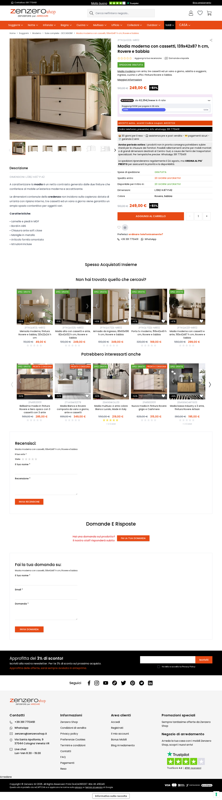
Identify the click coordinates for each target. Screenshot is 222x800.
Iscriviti (204, 660)
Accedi (115, 722)
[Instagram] (96, 683)
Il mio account (120, 734)
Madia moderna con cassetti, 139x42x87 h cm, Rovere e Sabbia (107, 33)
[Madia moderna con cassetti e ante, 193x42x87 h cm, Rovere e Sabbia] (187, 307)
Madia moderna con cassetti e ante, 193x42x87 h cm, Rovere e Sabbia (187, 334)
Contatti (65, 751)
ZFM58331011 (149, 402)
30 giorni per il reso (132, 136)
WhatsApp (21, 728)
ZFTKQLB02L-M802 (35, 327)
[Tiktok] (114, 683)
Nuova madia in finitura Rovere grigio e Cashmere (149, 407)
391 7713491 (173, 129)
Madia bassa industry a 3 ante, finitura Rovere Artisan (187, 407)
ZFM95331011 (34, 402)
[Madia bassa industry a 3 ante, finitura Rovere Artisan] (187, 381)
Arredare (6, 777)
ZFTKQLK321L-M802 (73, 327)
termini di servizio (94, 787)
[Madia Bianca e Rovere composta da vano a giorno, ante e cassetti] (73, 381)
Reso (63, 769)
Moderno (36, 33)
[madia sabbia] (18, 148)
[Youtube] (105, 683)
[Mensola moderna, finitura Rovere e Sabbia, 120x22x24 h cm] (35, 307)
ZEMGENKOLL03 (111, 402)
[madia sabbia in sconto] (76, 148)
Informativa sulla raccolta (111, 796)
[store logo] (33, 13)
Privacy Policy (188, 666)
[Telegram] (141, 683)
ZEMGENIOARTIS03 (187, 402)
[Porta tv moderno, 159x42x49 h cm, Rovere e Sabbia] (149, 307)
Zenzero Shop (69, 722)
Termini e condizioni (72, 745)
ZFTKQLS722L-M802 (111, 327)
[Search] (91, 13)
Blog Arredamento (123, 745)
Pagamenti (67, 763)
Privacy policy (69, 734)
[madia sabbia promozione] (91, 148)
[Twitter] (123, 683)
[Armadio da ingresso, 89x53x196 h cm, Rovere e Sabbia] (111, 307)
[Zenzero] (111, 702)
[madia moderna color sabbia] (62, 148)
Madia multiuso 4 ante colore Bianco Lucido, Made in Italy (111, 407)
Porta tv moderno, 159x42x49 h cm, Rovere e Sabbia (149, 333)
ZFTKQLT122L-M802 (149, 327)
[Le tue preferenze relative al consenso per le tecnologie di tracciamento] (216, 794)
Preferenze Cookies (72, 739)
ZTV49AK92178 (73, 402)
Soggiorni (24, 33)
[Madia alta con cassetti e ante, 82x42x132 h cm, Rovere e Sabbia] (73, 307)
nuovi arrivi (186, 745)
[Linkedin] (150, 682)
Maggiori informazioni (130, 80)
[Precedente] (10, 150)
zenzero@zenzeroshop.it (31, 734)
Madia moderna (127, 71)
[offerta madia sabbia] (47, 148)
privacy (78, 787)
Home (12, 33)
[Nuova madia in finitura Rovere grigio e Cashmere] (149, 381)
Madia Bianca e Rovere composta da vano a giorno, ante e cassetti (73, 409)
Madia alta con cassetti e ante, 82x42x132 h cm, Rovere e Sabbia (73, 334)
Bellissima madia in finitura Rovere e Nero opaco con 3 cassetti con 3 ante (35, 409)
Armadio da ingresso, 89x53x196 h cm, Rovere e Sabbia (111, 333)
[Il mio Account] (191, 13)
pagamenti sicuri (197, 136)
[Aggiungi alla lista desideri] (119, 227)
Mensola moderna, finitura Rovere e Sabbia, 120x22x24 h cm (35, 334)
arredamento (192, 734)
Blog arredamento (202, 2)
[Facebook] (89, 683)
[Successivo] (49, 307)
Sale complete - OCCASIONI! (59, 33)
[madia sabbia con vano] (33, 148)
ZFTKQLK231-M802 (187, 327)
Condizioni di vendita (73, 728)
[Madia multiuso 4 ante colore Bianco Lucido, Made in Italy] (111, 381)
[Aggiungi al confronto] (125, 227)
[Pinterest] (132, 683)
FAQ (63, 757)
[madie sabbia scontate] (105, 148)
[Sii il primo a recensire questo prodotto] (35, 345)
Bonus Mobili (119, 739)
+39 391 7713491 (129, 239)
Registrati (117, 728)
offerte (191, 722)
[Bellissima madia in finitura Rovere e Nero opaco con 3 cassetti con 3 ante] (35, 381)
